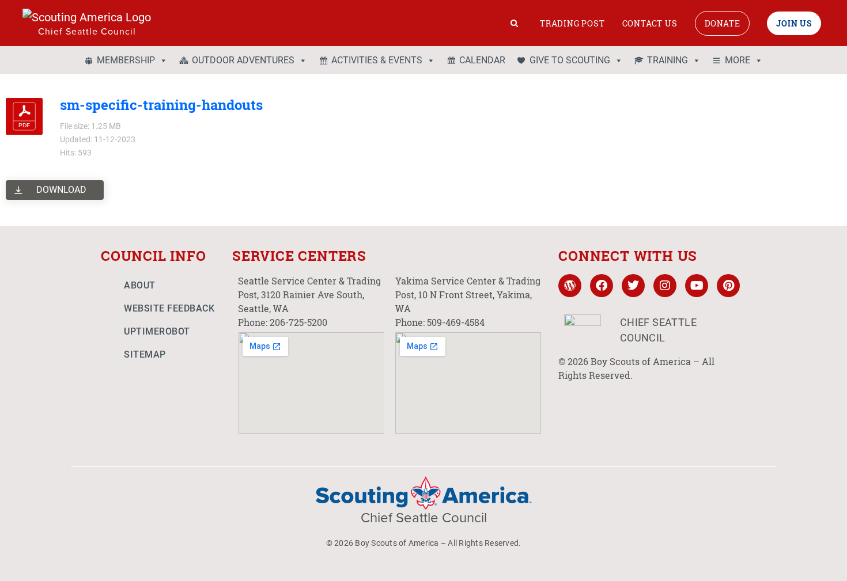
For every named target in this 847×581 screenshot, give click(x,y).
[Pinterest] (728, 285)
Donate (722, 23)
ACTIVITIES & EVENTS (376, 60)
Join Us (794, 23)
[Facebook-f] (601, 285)
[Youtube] (696, 285)
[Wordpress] (569, 285)
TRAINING (667, 60)
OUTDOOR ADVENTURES (243, 60)
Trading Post (572, 23)
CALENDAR (482, 60)
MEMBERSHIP (126, 60)
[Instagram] (664, 285)
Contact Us (650, 23)
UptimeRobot (157, 331)
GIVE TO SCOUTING (570, 60)
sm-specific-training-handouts (161, 105)
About (140, 285)
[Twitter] (633, 285)
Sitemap (145, 354)
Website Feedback (169, 308)
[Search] (514, 23)
